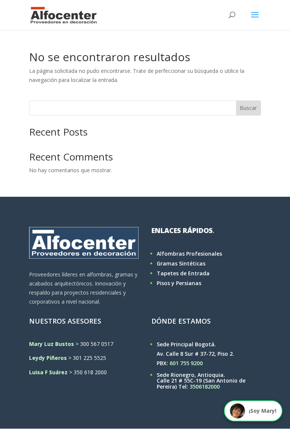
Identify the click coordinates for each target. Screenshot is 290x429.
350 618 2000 (90, 372)
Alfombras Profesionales (189, 253)
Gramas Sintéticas (181, 263)
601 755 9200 (186, 363)
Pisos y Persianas (179, 283)
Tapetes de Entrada (183, 273)
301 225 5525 (89, 357)
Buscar (248, 107)
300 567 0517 (96, 343)
